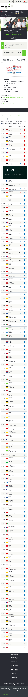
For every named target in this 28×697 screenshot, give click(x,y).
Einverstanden (5, 694)
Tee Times (12, 115)
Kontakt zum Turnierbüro (9, 103)
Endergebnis (5, 115)
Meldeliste (19, 115)
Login (11, 1)
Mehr (14, 37)
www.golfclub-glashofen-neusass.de (12, 97)
